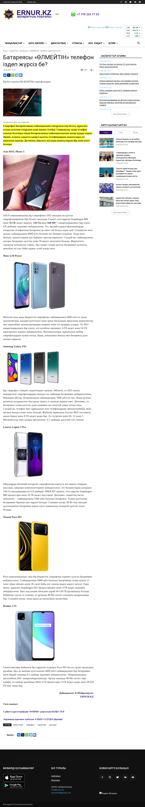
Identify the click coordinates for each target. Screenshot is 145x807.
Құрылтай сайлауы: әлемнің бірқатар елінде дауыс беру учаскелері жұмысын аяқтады (128, 200)
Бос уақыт (95, 43)
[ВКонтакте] (5, 75)
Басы (5, 51)
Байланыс (56, 776)
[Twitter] (130, 2)
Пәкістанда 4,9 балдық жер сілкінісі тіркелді (118, 74)
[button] (138, 43)
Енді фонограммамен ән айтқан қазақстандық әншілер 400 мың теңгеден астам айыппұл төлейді (119, 102)
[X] (8, 75)
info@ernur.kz (57, 789)
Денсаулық (58, 43)
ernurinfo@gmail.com (61, 792)
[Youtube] (140, 2)
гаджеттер (42, 725)
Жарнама (55, 780)
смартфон (30, 725)
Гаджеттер (13, 51)
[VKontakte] (135, 2)
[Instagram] (126, 2)
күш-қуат (52, 725)
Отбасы (77, 43)
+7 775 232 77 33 (88, 14)
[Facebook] (121, 2)
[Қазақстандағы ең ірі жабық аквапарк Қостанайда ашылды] (106, 143)
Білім (112, 43)
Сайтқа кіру (31, 2)
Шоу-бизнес (36, 43)
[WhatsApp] (12, 75)
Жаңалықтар (13, 43)
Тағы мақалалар (120, 114)
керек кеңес (18, 725)
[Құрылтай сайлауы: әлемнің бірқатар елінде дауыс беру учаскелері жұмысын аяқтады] (106, 202)
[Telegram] (16, 75)
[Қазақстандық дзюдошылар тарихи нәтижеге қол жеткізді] (106, 188)
